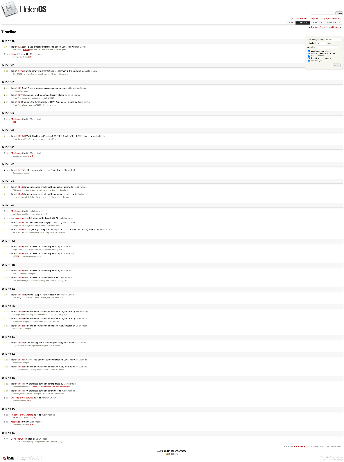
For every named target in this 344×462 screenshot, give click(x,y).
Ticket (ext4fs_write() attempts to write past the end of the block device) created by (59, 229)
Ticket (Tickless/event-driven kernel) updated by (41, 170)
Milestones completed (320, 51)
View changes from (316, 40)
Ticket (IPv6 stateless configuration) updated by (41, 383)
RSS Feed (173, 454)
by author (311, 47)
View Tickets (333, 23)
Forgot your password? (331, 18)
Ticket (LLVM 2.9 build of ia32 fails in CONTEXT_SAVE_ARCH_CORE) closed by (55, 136)
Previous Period (318, 27)
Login (291, 18)
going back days (319, 43)
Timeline (302, 23)
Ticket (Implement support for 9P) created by (40, 294)
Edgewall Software (30, 460)
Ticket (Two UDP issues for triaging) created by (40, 222)
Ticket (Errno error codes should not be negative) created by (46, 194)
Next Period (334, 27)
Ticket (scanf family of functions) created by (39, 277)
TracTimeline (299, 446)
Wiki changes (316, 60)
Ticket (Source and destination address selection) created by (46, 366)
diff (30, 57)
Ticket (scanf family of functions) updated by (39, 246)
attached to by (39, 218)
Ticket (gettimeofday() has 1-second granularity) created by (46, 342)
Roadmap (317, 23)
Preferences (302, 18)
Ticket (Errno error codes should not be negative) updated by (46, 187)
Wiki (291, 23)
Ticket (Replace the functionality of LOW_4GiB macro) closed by (48, 102)
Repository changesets (320, 58)
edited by (24, 54)
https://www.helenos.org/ (331, 460)
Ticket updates (317, 56)
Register (314, 18)
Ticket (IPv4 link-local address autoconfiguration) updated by (46, 359)
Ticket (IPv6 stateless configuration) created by (40, 390)
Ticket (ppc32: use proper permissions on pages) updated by (46, 47)
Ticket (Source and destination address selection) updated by (47, 311)
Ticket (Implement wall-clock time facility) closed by (43, 95)
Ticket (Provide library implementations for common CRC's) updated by (51, 71)
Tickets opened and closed (322, 53)
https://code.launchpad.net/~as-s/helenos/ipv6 (51, 387)
